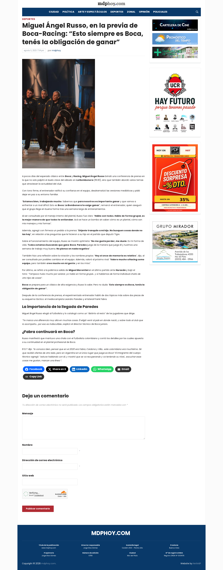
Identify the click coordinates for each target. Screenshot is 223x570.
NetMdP (197, 563)
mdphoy (56, 50)
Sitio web (28, 475)
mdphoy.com (110, 533)
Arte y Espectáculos (92, 12)
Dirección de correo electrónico (42, 460)
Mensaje (27, 413)
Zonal (131, 12)
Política (68, 12)
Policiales (160, 12)
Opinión (144, 12)
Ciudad (54, 12)
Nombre (27, 445)
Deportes (116, 12)
